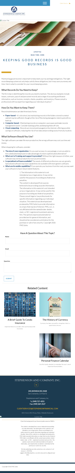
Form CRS (29, 413)
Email (7, 249)
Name (7, 236)
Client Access (64, 3)
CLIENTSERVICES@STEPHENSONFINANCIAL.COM (37, 409)
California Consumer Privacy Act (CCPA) (43, 451)
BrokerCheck (37, 423)
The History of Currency (55, 319)
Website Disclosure (47, 413)
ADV (23, 413)
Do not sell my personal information (38, 455)
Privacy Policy (37, 413)
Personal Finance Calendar (55, 360)
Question (7, 261)
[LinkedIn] (69, 3)
